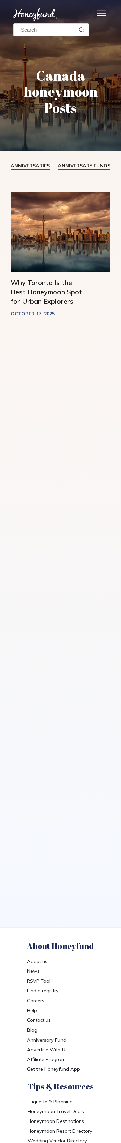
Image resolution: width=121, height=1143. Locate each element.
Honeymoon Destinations (56, 1121)
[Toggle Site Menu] (101, 15)
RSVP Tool (38, 981)
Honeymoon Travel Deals (56, 1111)
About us (37, 961)
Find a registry (43, 991)
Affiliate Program (46, 1059)
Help (32, 1010)
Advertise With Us (47, 1050)
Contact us (39, 1020)
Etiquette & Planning (50, 1102)
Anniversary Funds (84, 166)
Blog (32, 1030)
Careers (35, 1001)
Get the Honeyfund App (53, 1069)
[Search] (81, 30)
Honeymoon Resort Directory (60, 1131)
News (33, 971)
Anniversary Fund (46, 1040)
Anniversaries (30, 166)
